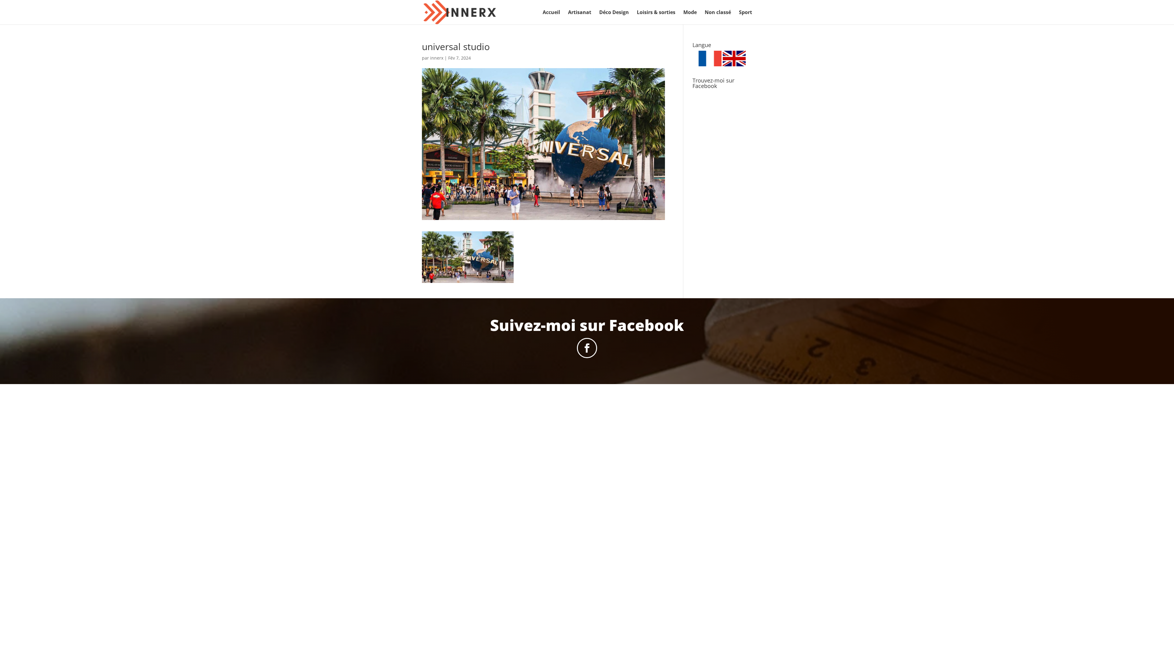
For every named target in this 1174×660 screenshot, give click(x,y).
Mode (690, 13)
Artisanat (579, 13)
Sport (745, 13)
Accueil (551, 13)
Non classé (718, 13)
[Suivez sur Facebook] (587, 348)
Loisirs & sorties (656, 13)
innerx (436, 58)
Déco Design (614, 13)
